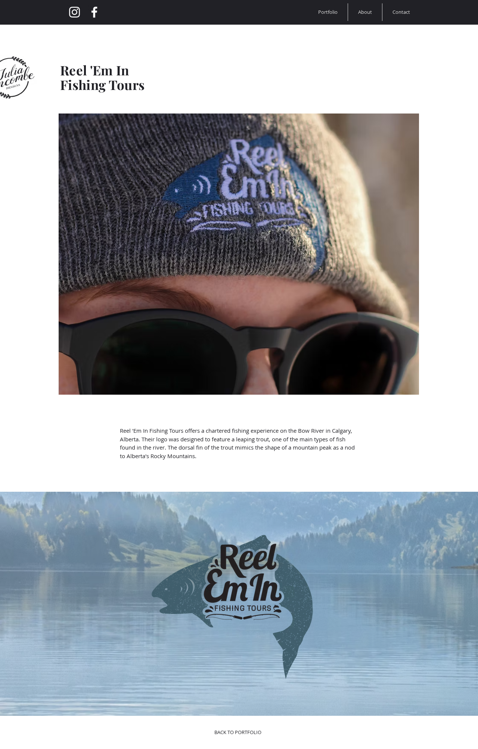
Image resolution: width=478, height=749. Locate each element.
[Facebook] (94, 12)
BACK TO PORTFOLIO (237, 732)
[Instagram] (74, 12)
